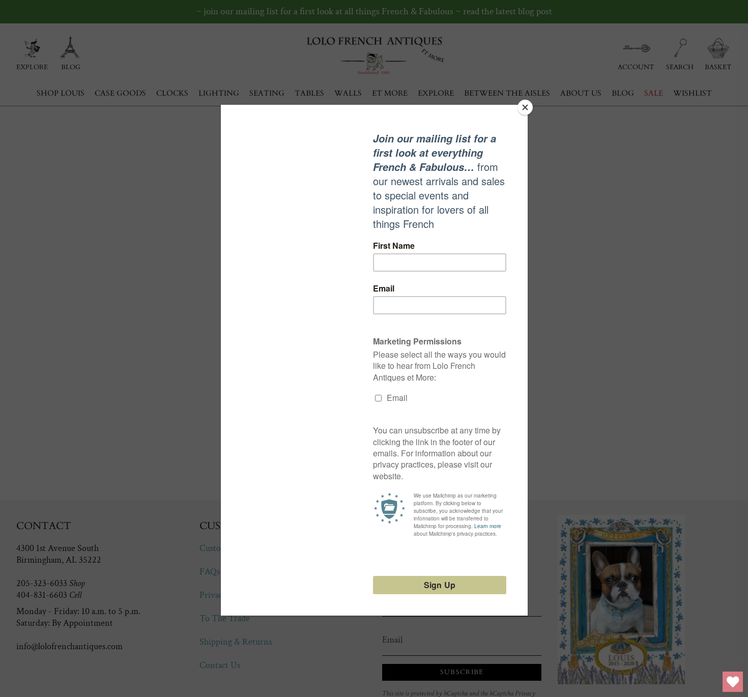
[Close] (525, 107)
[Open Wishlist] (733, 682)
